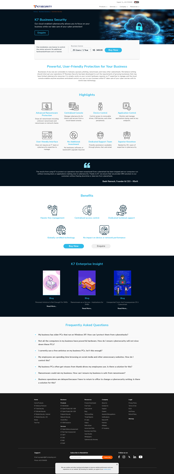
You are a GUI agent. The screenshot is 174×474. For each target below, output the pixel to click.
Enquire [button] (42, 32)
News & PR (105, 420)
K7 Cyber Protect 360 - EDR (68, 411)
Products (63, 403)
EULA (130, 408)
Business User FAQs (90, 431)
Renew (36, 420)
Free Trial (36, 422)
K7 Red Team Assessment (68, 432)
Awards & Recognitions (108, 414)
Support (104, 408)
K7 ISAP (63, 443)
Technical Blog (89, 414)
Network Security (65, 417)
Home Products (38, 403)
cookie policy (107, 469)
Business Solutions (44, 11)
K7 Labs (87, 420)
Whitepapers (88, 436)
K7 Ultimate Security (39, 411)
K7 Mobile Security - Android (42, 414)
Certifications (105, 417)
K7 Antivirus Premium (40, 406)
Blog (86, 411)
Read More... (51, 306)
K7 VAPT (63, 435)
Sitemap (131, 419)
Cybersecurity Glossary (91, 439)
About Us (104, 403)
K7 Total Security (39, 408)
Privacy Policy (133, 403)
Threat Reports (89, 417)
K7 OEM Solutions (66, 422)
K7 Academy (105, 428)
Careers (104, 411)
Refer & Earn (88, 425)
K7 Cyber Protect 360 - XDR (68, 408)
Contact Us (105, 406)
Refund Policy (132, 414)
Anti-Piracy (132, 411)
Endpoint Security (66, 414)
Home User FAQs (89, 428)
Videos (87, 422)
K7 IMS (63, 440)
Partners (104, 422)
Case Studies (88, 434)
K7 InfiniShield (64, 406)
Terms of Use (132, 406)
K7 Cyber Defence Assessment (69, 429)
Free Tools (88, 406)
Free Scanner (88, 408)
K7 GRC (63, 437)
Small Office (64, 420)
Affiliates (104, 425)
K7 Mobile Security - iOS (41, 417)
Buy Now (113, 50)
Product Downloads (90, 403)
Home (35, 11)
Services (63, 426)
